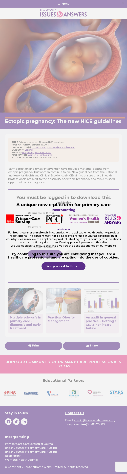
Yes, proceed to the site (63, 266)
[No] (123, 3)
